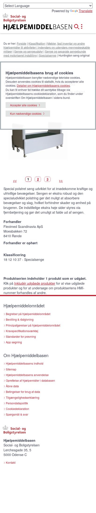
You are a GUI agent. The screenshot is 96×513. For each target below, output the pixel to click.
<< (15, 180)
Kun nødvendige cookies (25, 113)
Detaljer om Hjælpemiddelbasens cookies (43, 85)
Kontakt (10, 462)
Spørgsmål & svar (17, 414)
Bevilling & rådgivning (20, 319)
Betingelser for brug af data (23, 392)
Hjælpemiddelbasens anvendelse (27, 375)
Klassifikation (36, 43)
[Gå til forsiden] (32, 27)
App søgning (14, 342)
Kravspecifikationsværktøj (22, 331)
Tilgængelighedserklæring (22, 397)
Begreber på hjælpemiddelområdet (28, 314)
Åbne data (12, 386)
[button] (78, 26)
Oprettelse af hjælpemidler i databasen (30, 380)
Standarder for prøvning (21, 336)
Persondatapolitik (17, 403)
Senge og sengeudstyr (28, 51)
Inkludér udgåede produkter (34, 283)
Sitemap (11, 369)
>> (61, 180)
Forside (21, 43)
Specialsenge (47, 55)
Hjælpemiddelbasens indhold (24, 363)
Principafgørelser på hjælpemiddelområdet (33, 325)
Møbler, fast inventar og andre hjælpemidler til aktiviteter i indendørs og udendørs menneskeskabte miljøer (46, 47)
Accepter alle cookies (23, 105)
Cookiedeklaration (17, 409)
